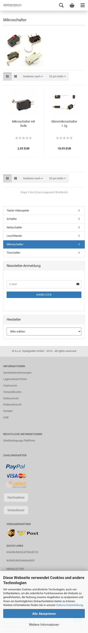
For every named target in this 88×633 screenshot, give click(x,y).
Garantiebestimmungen (17, 372)
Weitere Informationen (44, 624)
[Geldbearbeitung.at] (10, 5)
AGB (6, 417)
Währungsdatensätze (22, 552)
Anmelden (44, 294)
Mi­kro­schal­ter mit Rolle (23, 123)
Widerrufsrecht (12, 404)
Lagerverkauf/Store (15, 379)
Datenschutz (11, 398)
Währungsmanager (20, 560)
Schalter (12, 218)
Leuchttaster (14, 235)
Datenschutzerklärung (69, 605)
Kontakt (8, 411)
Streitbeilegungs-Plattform (19, 440)
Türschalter (13, 252)
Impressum (10, 385)
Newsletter (15, 568)
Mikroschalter (15, 244)
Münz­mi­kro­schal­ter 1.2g (64, 123)
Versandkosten (12, 392)
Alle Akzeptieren (44, 613)
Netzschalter (14, 227)
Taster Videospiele (18, 210)
